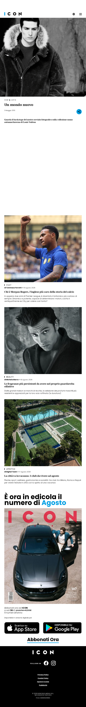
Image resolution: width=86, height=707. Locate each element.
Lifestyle (10, 469)
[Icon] (13, 15)
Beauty (10, 376)
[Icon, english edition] (74, 15)
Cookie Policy (43, 678)
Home (6, 100)
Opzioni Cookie (43, 682)
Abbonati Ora (43, 640)
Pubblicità (43, 685)
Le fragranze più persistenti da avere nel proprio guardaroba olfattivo (39, 385)
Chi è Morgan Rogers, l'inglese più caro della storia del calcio (39, 292)
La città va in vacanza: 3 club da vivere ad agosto (31, 476)
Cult (8, 284)
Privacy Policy (43, 675)
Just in (13, 100)
